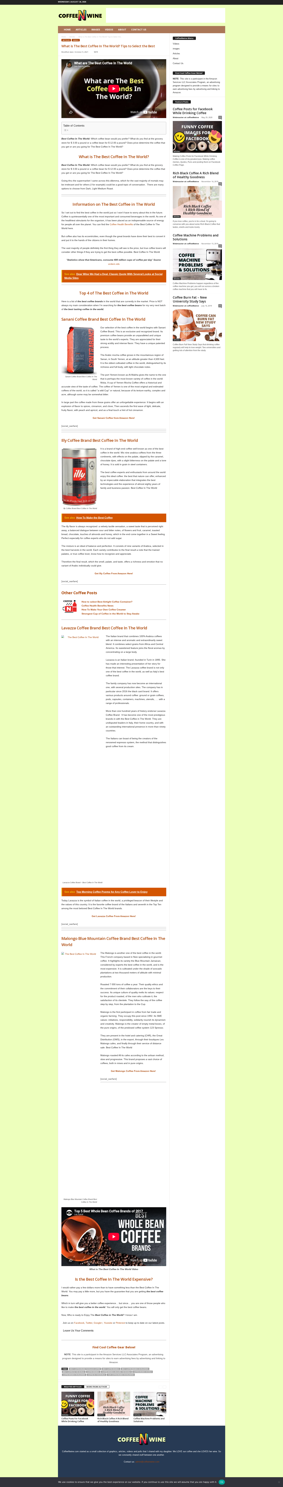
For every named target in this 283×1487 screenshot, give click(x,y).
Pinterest (120, 1323)
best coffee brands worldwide (135, 1369)
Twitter (89, 1323)
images (176, 48)
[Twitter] (218, 2)
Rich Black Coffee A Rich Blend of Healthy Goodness (113, 1420)
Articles (81, 29)
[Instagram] (213, 2)
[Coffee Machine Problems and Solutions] (149, 1404)
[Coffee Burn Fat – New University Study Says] (197, 325)
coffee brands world (142, 1372)
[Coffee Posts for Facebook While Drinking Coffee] (77, 1404)
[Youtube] (223, 2)
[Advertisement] (165, 15)
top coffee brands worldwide (121, 1375)
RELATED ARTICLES (73, 1386)
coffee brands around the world (116, 1372)
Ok (221, 1482)
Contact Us (138, 29)
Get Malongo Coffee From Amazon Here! (133, 1071)
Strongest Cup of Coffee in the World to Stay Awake (110, 613)
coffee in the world (96, 1375)
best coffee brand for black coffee (85, 1369)
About (122, 29)
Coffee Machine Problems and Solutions (149, 1420)
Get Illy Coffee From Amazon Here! (114, 573)
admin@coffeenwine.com (147, 1462)
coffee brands (93, 1372)
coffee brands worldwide (74, 1375)
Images (95, 29)
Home (67, 29)
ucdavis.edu (114, 264)
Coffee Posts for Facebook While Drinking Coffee (74, 1420)
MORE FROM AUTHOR (96, 1386)
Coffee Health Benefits (121, 224)
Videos (109, 29)
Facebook (79, 1323)
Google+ (98, 1323)
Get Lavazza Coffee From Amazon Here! (114, 916)
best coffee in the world (73, 1372)
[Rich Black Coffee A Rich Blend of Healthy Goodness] (113, 1404)
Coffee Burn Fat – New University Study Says (190, 299)
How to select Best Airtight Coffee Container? (107, 601)
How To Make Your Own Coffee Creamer (104, 609)
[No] (279, 1482)
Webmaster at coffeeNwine (186, 117)
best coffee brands (111, 1369)
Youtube (108, 1323)
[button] (220, 29)
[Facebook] (207, 2)
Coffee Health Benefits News (97, 605)
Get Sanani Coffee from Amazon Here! (114, 418)
